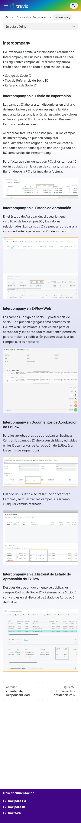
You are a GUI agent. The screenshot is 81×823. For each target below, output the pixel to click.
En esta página (15, 26)
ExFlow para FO (14, 801)
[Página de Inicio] (6, 17)
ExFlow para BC (14, 807)
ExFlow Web (12, 813)
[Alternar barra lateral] (6, 5)
